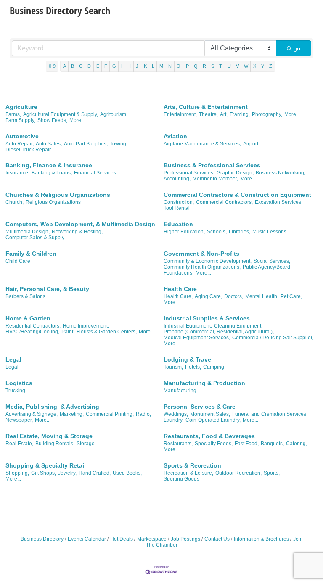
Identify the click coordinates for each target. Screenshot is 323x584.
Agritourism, (113, 114)
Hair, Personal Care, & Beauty (47, 288)
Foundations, (178, 273)
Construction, (179, 202)
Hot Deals (121, 539)
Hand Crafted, (95, 473)
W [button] (246, 66)
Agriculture (21, 106)
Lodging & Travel (188, 359)
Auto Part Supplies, (86, 144)
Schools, (217, 232)
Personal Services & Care (200, 406)
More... (77, 120)
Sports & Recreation (192, 465)
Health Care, (178, 296)
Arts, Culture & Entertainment (206, 106)
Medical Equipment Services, (197, 338)
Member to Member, (215, 179)
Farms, (13, 114)
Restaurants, (178, 444)
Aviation (175, 136)
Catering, (296, 444)
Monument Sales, (210, 414)
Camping (213, 367)
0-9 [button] (52, 66)
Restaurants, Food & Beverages (209, 436)
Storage (86, 444)
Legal (13, 359)
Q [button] (196, 66)
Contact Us (217, 539)
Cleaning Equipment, (238, 326)
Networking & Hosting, (77, 232)
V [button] (237, 66)
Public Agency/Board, (267, 267)
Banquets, (272, 444)
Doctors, (233, 296)
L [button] (153, 66)
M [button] (161, 66)
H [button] (122, 66)
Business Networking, (280, 173)
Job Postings (185, 539)
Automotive (22, 136)
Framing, (240, 114)
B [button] (72, 66)
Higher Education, (184, 232)
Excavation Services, (278, 202)
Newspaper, (19, 420)
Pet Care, (291, 296)
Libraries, (239, 232)
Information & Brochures (261, 539)
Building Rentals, (54, 444)
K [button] (145, 66)
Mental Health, (261, 296)
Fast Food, (247, 444)
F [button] (105, 66)
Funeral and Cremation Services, (269, 414)
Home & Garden (27, 318)
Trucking (15, 391)
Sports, (272, 473)
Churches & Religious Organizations (57, 194)
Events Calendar (87, 539)
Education (178, 224)
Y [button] (262, 66)
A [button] (64, 66)
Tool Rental (177, 208)
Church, (14, 202)
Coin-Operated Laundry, (213, 420)
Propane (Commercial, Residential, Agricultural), (219, 332)
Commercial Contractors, (224, 202)
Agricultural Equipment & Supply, (60, 114)
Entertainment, (180, 114)
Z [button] (270, 66)
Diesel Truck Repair (28, 150)
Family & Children (30, 253)
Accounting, (177, 179)
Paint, (67, 332)
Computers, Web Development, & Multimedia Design (80, 224)
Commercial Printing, (110, 414)
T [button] (220, 66)
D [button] (89, 66)
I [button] (130, 66)
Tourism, (173, 367)
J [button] (137, 66)
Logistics (18, 383)
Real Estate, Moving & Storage (49, 436)
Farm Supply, (20, 120)
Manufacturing (180, 391)
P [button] (187, 66)
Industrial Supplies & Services (207, 318)
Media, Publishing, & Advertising (52, 406)
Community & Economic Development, (208, 261)
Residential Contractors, (33, 326)
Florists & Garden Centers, (107, 332)
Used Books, (127, 473)
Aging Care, (208, 296)
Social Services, (272, 261)
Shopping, (17, 473)
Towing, (118, 144)
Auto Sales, (49, 144)
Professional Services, (189, 173)
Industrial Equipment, (188, 326)
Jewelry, (67, 473)
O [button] (178, 66)
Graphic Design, (235, 173)
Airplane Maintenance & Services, (202, 144)
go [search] (297, 48)
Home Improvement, (86, 326)
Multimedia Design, (27, 232)
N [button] (170, 66)
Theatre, (208, 114)
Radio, (143, 414)
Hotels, (193, 367)
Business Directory (42, 539)
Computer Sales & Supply (34, 237)
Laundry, (173, 420)
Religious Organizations (53, 202)
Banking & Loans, (52, 173)
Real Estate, (19, 444)
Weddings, (176, 414)
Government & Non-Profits (201, 253)
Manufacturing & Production (204, 383)
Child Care (17, 261)
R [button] (204, 66)
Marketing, (72, 414)
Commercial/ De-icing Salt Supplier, (272, 338)
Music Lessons (269, 232)
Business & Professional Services (212, 165)
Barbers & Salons (25, 296)
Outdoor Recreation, (238, 473)
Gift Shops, (43, 473)
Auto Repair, (19, 144)
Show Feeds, (52, 120)
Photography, (267, 114)
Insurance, (17, 173)
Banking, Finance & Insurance (48, 165)
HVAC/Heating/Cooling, (32, 332)
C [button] (80, 66)
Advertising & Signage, (31, 414)
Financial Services (95, 173)
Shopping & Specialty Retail (45, 465)
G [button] (114, 66)
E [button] (97, 66)
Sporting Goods (181, 479)
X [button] (254, 66)
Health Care (180, 288)
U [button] (229, 66)
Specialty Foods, (214, 444)
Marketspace (152, 539)
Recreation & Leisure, (188, 473)
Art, (224, 114)
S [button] (212, 66)
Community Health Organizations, (202, 267)
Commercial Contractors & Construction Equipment (237, 194)
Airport (250, 144)
